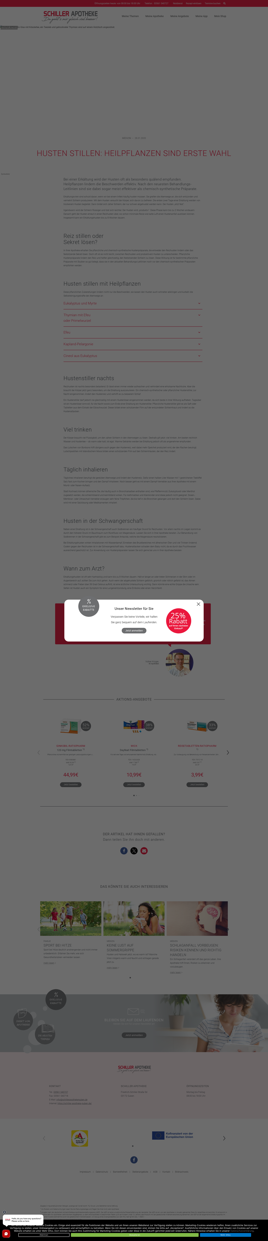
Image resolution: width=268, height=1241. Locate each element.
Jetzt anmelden (134, 630)
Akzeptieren (134, 1235)
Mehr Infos (225, 1235)
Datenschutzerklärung (242, 1230)
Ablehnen (44, 1235)
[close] (198, 604)
